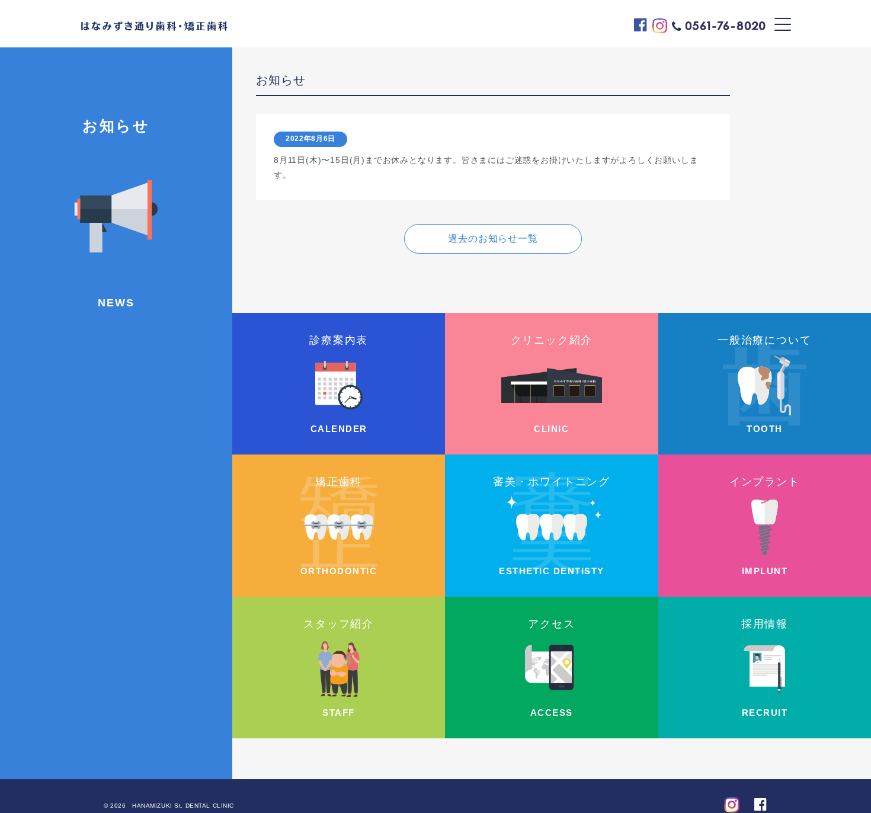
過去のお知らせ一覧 (493, 238)
